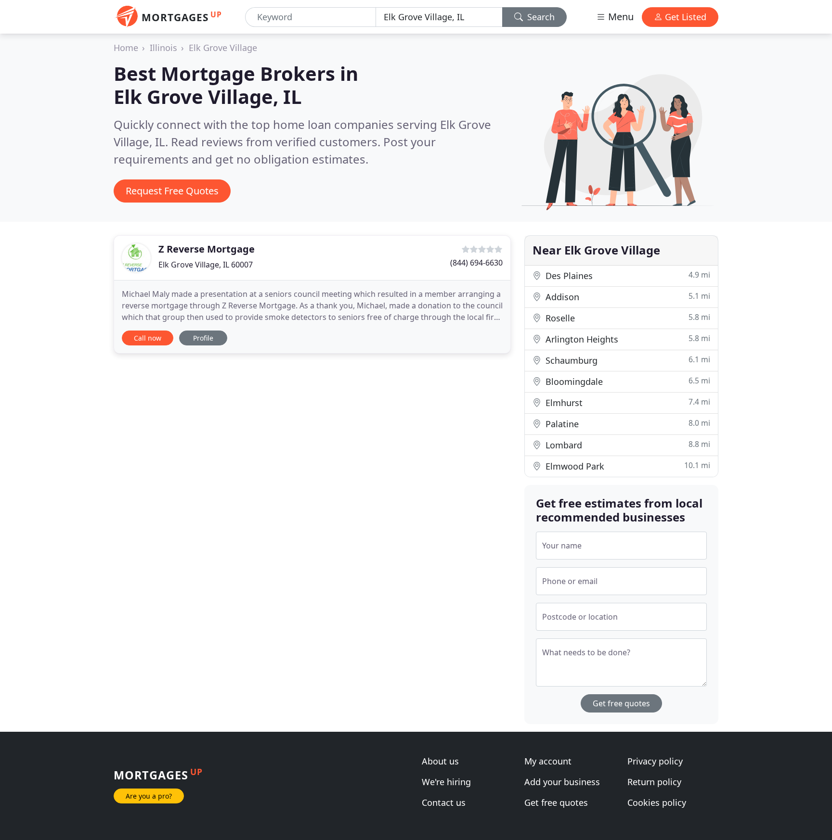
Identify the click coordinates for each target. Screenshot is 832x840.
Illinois (163, 47)
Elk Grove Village (223, 47)
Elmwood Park (626, 466)
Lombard (626, 445)
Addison (626, 297)
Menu (620, 16)
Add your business (562, 782)
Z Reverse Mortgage (206, 248)
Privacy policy (655, 761)
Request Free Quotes (172, 190)
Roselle (626, 318)
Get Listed (684, 17)
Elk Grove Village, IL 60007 (205, 264)
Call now (147, 338)
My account (548, 761)
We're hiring (446, 782)
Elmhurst (626, 402)
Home (126, 47)
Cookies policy (656, 802)
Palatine (626, 424)
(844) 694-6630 (476, 262)
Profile (203, 338)
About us (440, 761)
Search (540, 17)
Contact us (444, 802)
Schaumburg (626, 360)
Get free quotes (621, 703)
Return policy (654, 782)
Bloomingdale (626, 381)
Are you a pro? (149, 796)
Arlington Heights (626, 339)
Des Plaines (626, 275)
